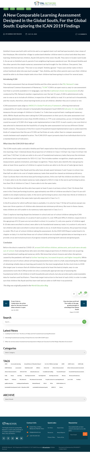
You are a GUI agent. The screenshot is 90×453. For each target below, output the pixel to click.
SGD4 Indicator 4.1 (61, 383)
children (38, 367)
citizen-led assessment (58, 367)
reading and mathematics (23, 383)
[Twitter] (3, 438)
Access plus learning (16, 364)
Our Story (50, 427)
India (6, 375)
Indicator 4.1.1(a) (71, 109)
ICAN (45, 87)
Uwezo (61, 387)
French (12, 8)
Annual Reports (61, 432)
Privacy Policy (51, 437)
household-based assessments (76, 371)
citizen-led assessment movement (75, 367)
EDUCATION (23, 371)
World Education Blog (39, 285)
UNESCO (53, 387)
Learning (19, 375)
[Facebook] (8, 438)
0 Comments (82, 34)
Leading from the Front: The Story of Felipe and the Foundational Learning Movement (30, 333)
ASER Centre (71, 364)
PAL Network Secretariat (36, 379)
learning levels (42, 375)
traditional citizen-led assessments (64, 91)
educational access (34, 371)
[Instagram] (12, 438)
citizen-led (46, 367)
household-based (61, 371)
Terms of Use (60, 437)
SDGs (51, 383)
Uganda (28, 8)
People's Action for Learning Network (55, 379)
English (6, 8)
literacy (64, 375)
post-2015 (70, 379)
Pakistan (14, 379)
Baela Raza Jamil (29, 367)
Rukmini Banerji (36, 383)
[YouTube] (17, 438)
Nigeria (6, 379)
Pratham (78, 379)
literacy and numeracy (74, 375)
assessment (18, 367)
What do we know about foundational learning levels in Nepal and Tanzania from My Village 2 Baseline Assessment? (38, 341)
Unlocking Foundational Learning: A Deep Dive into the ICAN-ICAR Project (27, 337)
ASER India (80, 364)
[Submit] (85, 434)
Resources (50, 432)
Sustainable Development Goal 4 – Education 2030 (17, 387)
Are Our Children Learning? (51, 364)
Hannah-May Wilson (14, 34)
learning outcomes (53, 375)
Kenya (12, 375)
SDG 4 (45, 383)
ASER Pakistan (8, 367)
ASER (63, 364)
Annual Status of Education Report (32, 364)
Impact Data (60, 427)
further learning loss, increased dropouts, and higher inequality (56, 257)
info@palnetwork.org (35, 432)
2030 (6, 364)
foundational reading (48, 371)
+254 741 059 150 (35, 435)
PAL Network (20, 8)
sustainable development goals (40, 387)
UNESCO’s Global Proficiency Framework (44, 105)
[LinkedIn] (21, 438)
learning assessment (30, 375)
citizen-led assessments (10, 371)
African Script (46, 447)
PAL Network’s (69, 84)
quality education (9, 383)
